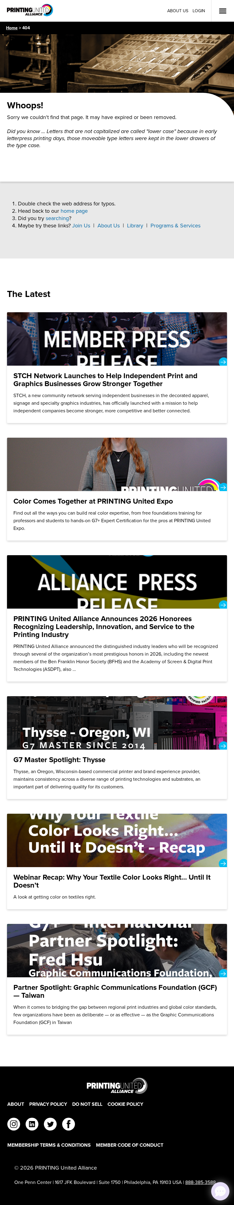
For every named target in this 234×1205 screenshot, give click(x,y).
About (15, 1104)
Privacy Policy (48, 1104)
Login (199, 10)
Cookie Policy (125, 1104)
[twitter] (50, 1125)
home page (74, 211)
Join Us (81, 226)
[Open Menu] (222, 11)
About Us (177, 10)
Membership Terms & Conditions (49, 1145)
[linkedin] (32, 1125)
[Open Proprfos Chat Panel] (220, 1191)
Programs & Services (175, 226)
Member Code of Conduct (129, 1145)
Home (12, 28)
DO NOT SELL (87, 1104)
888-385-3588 (200, 1182)
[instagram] (13, 1125)
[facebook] (68, 1125)
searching (57, 218)
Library (135, 226)
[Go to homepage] (117, 1086)
